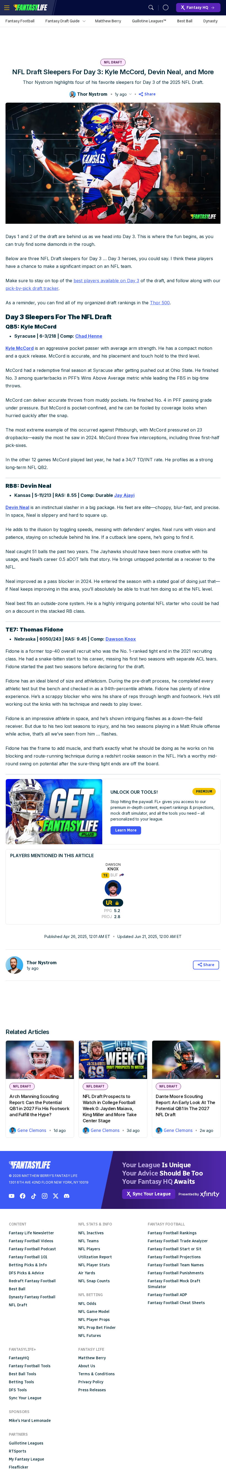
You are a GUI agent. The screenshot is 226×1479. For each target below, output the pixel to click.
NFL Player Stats (94, 1265)
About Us (86, 1366)
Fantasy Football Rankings (172, 1233)
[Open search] (151, 8)
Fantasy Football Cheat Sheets (176, 1303)
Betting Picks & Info (28, 1265)
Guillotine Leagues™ (149, 20)
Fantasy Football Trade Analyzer (178, 1241)
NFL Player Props (94, 1319)
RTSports (17, 1451)
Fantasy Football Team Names (176, 1265)
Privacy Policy (90, 1382)
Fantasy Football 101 (28, 1257)
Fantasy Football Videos (31, 1241)
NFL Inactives (91, 1233)
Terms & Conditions (96, 1374)
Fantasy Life (30, 7)
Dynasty (210, 20)
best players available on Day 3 (106, 280)
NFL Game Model (93, 1311)
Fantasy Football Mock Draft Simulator (174, 1284)
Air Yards (86, 1273)
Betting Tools (21, 1382)
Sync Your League (25, 1398)
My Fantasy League (26, 1459)
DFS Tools (18, 1390)
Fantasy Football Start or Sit (174, 1249)
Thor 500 (160, 302)
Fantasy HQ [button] (197, 7)
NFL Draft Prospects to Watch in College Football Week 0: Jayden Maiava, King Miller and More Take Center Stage (110, 1108)
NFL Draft (113, 62)
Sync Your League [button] (152, 1193)
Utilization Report (95, 1257)
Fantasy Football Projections (174, 1257)
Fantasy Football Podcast (32, 1249)
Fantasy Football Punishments (176, 1273)
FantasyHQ (19, 1358)
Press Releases (92, 1390)
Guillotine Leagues (26, 1443)
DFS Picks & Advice (26, 1273)
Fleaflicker (18, 1467)
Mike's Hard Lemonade (30, 1420)
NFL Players (89, 1249)
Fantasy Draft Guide (62, 20)
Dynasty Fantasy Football (32, 1297)
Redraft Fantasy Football (32, 1281)
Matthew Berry (108, 20)
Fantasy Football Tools (29, 1366)
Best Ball (184, 20)
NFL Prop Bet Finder (97, 1327)
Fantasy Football (20, 20)
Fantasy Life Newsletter (31, 1233)
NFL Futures (89, 1335)
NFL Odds (87, 1303)
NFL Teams (88, 1241)
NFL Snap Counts (94, 1281)
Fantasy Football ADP (167, 1295)
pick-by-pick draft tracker (32, 288)
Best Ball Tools (22, 1374)
